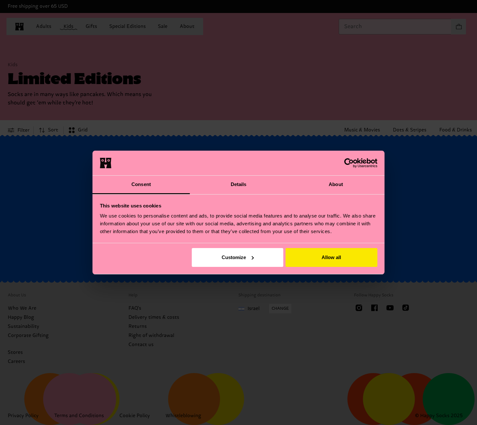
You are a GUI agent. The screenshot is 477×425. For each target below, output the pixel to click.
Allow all (331, 257)
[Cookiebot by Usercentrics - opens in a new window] (349, 163)
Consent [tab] (141, 184)
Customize (234, 257)
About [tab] (336, 184)
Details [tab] (239, 184)
